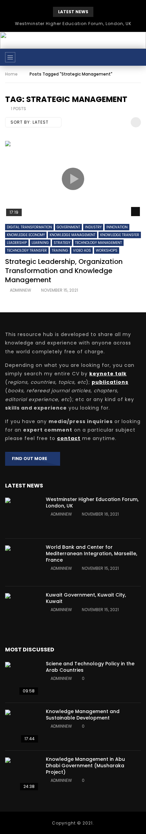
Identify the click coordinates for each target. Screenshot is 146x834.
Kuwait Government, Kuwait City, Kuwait (86, 598)
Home (11, 74)
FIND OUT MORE (31, 458)
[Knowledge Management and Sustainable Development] (22, 727)
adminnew (20, 290)
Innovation (117, 227)
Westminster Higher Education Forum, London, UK (73, 23)
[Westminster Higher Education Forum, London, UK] (22, 514)
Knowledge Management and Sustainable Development (83, 714)
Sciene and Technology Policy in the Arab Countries (90, 666)
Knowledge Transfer (119, 234)
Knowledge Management (72, 234)
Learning (40, 242)
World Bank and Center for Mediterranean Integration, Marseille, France (91, 553)
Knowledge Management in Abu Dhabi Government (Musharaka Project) (85, 765)
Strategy (62, 242)
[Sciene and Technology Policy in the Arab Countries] (22, 679)
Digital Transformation (29, 227)
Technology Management (98, 242)
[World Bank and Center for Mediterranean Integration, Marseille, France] (22, 562)
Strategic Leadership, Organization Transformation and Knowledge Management (64, 271)
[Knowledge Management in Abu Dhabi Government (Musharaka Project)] (22, 774)
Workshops (106, 250)
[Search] (137, 57)
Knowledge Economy (26, 234)
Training (60, 250)
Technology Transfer (27, 250)
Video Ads (82, 250)
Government (68, 227)
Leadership (17, 242)
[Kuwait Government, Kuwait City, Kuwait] (22, 610)
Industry (93, 227)
